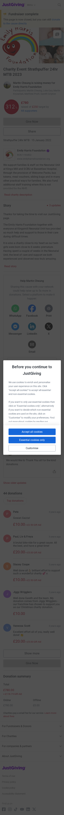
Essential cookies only (32, 440)
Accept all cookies (32, 431)
